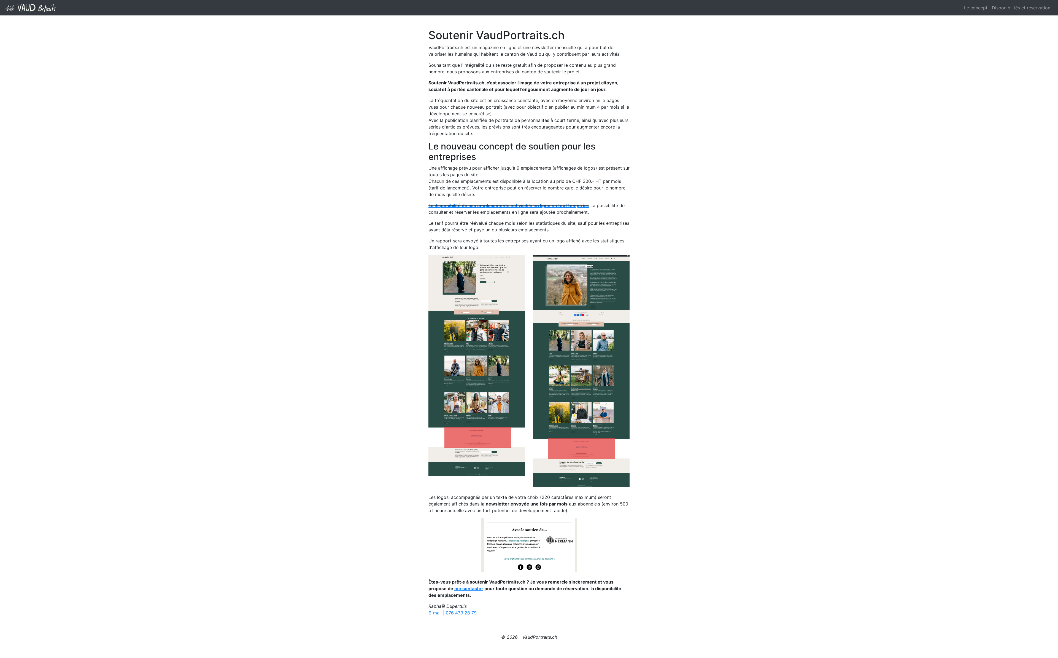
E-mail (435, 613)
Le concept (975, 7)
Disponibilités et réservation (1021, 7)
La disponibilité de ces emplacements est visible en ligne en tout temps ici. (508, 205)
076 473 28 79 (461, 613)
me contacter (468, 588)
